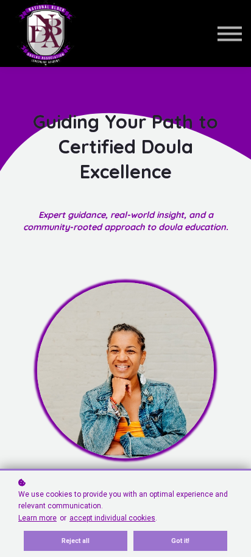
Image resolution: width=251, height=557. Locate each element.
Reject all (76, 541)
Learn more (37, 518)
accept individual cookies (112, 518)
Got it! (180, 541)
